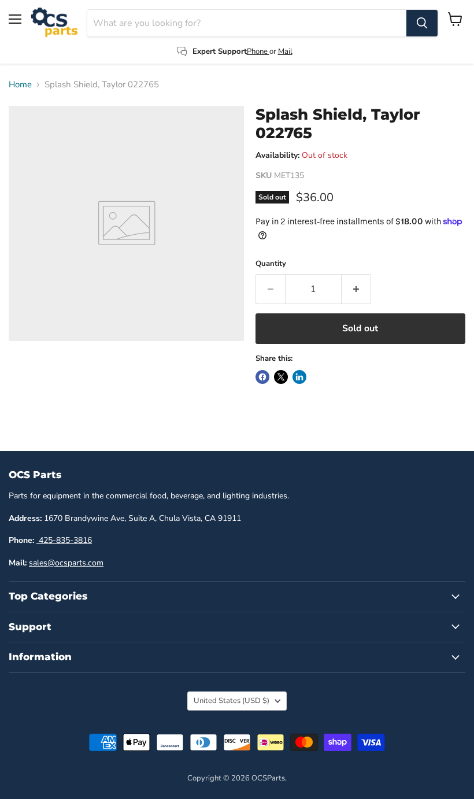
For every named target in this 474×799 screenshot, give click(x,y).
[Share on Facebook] (262, 377)
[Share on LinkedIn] (299, 377)
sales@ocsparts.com (66, 562)
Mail (285, 51)
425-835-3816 (64, 540)
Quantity (270, 264)
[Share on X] (281, 377)
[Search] (422, 23)
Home (20, 85)
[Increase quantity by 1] (356, 289)
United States (231, 701)
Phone (258, 51)
